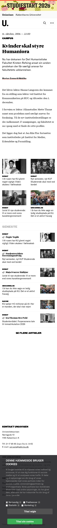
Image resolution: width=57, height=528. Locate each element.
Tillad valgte (30, 511)
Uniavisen (7, 14)
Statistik (14, 505)
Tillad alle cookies (25, 521)
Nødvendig (15, 502)
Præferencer (32, 502)
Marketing (30, 505)
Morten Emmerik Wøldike (14, 78)
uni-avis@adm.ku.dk (19, 447)
